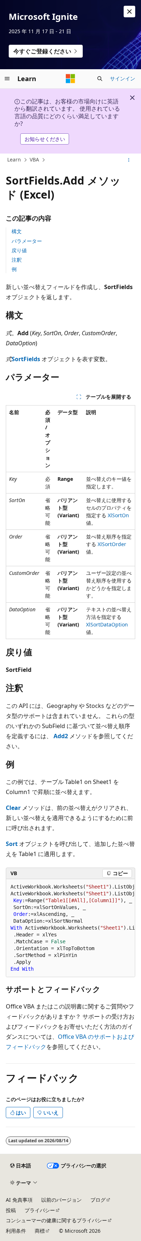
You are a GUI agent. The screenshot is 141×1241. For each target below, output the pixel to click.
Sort (12, 844)
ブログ (98, 1199)
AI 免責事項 (19, 1199)
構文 (17, 231)
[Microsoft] (70, 78)
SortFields (26, 359)
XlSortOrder (112, 544)
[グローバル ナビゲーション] (7, 78)
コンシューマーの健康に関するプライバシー (56, 1220)
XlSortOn (118, 515)
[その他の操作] (129, 160)
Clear (13, 808)
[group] (70, 928)
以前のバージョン (61, 1199)
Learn (14, 159)
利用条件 (16, 1230)
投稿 (11, 1210)
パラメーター (27, 241)
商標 (40, 1230)
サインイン (122, 78)
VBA (34, 159)
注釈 (17, 259)
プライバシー (40, 1210)
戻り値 (19, 250)
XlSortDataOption (107, 624)
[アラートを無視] (129, 11)
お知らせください (45, 139)
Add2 (61, 736)
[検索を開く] (100, 78)
